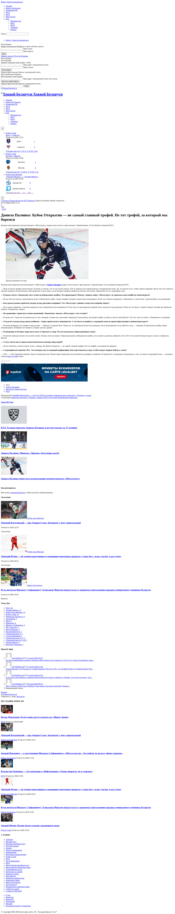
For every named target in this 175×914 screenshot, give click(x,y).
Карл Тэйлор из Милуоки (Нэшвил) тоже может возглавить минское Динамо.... (38, 686)
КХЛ (8, 12)
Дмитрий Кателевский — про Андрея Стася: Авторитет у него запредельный (41, 523)
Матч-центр (10, 17)
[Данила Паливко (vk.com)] (47, 279)
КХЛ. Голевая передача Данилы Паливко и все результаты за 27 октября (39, 427)
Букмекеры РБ (11, 10)
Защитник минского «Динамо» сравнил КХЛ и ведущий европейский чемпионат (44, 398)
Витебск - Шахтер (13, 156)
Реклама (9, 904)
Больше (4, 692)
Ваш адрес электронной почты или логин (40, 79)
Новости (31, 201)
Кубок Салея (11, 133)
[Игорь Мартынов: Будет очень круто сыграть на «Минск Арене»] (7, 713)
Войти (3, 2)
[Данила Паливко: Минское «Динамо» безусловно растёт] (14, 449)
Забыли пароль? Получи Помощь (14, 56)
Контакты (21, 697)
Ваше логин (28, 67)
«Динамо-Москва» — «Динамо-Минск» (22, 177)
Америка (14, 27)
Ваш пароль (28, 51)
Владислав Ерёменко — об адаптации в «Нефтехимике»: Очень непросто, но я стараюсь (46, 771)
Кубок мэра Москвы (14, 175)
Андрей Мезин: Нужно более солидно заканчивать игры (30, 825)
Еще (7, 19)
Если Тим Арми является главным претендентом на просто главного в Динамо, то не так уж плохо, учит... (49, 677)
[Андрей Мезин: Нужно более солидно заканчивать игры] (7, 821)
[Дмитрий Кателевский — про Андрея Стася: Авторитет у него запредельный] (14, 518)
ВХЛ (12, 23)
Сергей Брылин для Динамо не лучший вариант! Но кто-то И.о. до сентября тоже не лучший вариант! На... (49, 669)
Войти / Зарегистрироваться (17, 40)
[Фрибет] (44, 381)
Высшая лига (15, 21)
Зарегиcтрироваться (15, 2)
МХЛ (12, 25)
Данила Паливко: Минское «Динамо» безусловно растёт (30, 453)
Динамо (9, 6)
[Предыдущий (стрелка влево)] (2, 363)
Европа (13, 30)
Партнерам (10, 902)
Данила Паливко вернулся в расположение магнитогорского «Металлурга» (40, 478)
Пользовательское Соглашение (18, 906)
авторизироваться (18, 493)
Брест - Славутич (13, 135)
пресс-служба (12, 356)
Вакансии (10, 899)
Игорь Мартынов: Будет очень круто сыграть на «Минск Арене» (35, 717)
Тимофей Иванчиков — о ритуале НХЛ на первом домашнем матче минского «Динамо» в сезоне (51, 395)
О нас (8, 895)
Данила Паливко (12, 387)
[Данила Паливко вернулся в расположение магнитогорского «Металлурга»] (14, 474)
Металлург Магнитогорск (16, 389)
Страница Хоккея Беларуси (12, 201)
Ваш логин (27, 49)
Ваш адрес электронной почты (35, 65)
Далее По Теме (7, 402)
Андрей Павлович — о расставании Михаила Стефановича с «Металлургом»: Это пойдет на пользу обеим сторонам (61, 753)
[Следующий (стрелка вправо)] (4, 363)
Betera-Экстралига (13, 8)
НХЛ (8, 15)
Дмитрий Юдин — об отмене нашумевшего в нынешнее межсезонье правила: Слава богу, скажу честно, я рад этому (61, 556)
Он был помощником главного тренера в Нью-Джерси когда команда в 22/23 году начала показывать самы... (50, 660)
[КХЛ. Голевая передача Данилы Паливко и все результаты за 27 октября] (14, 423)
